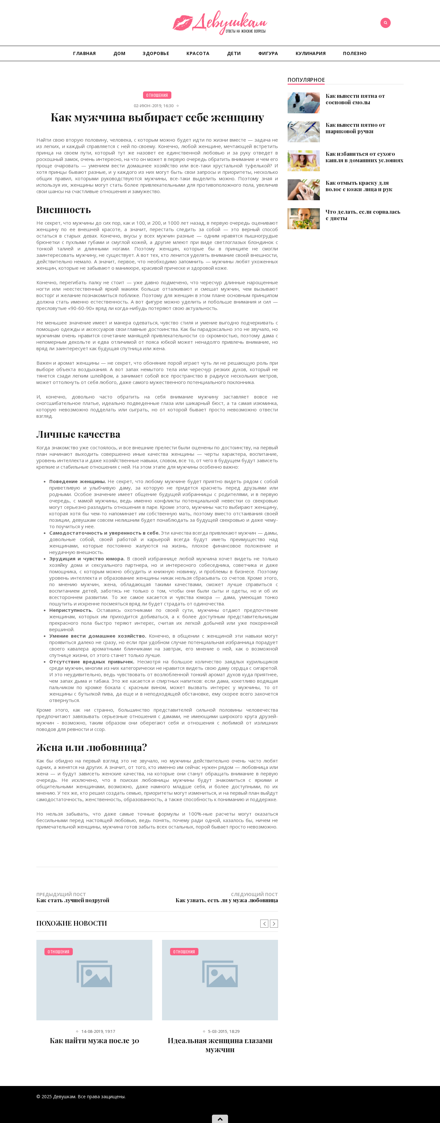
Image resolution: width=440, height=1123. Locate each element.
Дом (119, 53)
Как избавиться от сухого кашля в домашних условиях (364, 157)
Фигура (268, 53)
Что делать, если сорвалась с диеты (363, 214)
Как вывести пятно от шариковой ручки (355, 128)
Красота (198, 53)
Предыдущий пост (72, 897)
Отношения (157, 95)
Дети (234, 53)
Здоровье (156, 53)
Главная (84, 53)
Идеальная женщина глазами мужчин (220, 1044)
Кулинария (311, 53)
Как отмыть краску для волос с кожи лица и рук (359, 185)
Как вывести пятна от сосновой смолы (355, 99)
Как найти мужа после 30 (94, 1040)
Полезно (355, 53)
